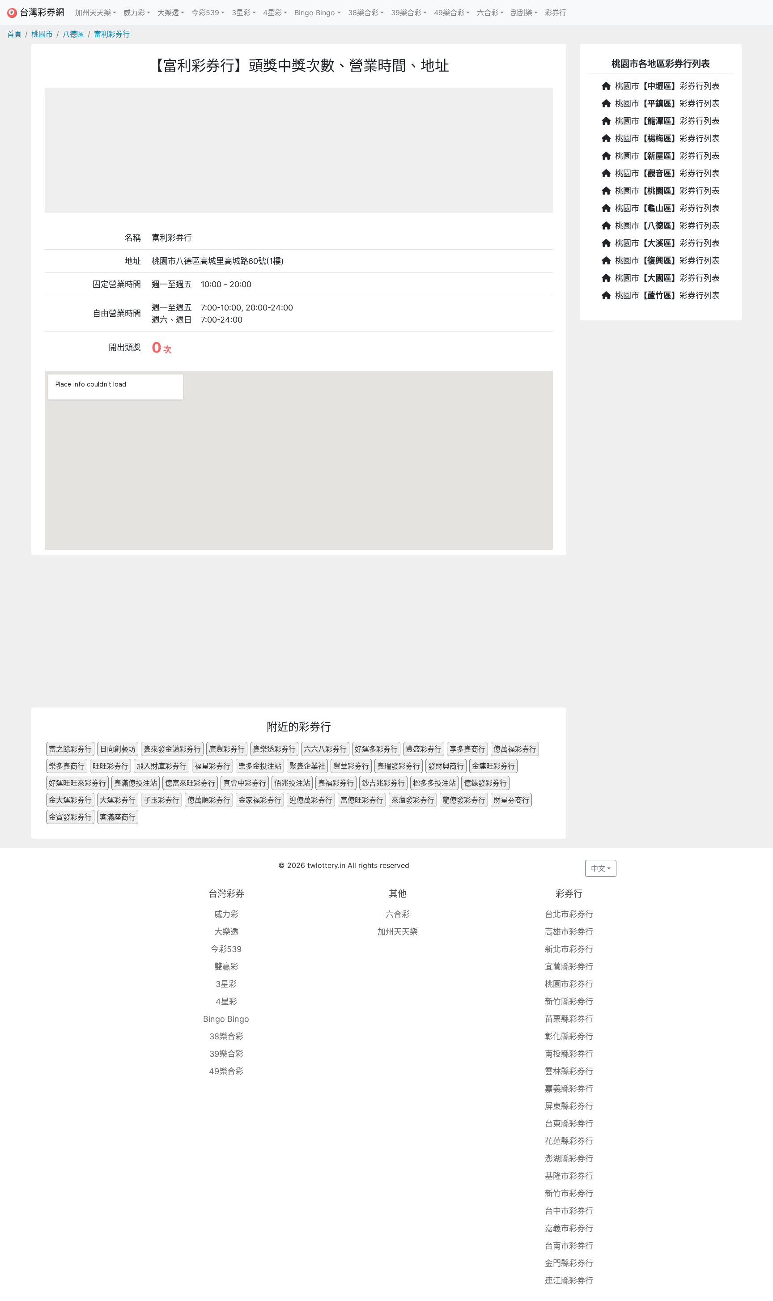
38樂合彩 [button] (363, 12)
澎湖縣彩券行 (569, 1158)
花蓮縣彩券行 (569, 1141)
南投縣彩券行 (569, 1054)
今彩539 (226, 949)
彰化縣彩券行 (569, 1036)
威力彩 (226, 914)
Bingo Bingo (226, 1019)
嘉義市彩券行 (569, 1228)
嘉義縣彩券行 (569, 1088)
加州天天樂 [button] (93, 12)
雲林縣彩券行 (569, 1071)
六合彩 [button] (487, 12)
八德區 (73, 34)
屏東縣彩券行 (569, 1106)
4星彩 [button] (272, 12)
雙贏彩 (226, 966)
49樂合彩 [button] (449, 12)
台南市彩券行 (569, 1245)
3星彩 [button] (241, 12)
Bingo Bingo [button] (314, 12)
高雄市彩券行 (569, 931)
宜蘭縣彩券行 (569, 966)
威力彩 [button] (134, 12)
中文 (598, 868)
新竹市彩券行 (569, 1193)
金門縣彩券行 (569, 1263)
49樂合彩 (226, 1071)
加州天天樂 (398, 931)
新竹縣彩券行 (569, 1001)
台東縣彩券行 (569, 1123)
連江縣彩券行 (569, 1280)
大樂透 (226, 931)
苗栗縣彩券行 (569, 1019)
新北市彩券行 (569, 949)
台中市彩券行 (569, 1211)
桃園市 (42, 34)
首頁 (14, 34)
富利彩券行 (112, 34)
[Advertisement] (299, 150)
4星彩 (226, 1001)
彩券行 (555, 12)
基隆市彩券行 (569, 1176)
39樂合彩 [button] (406, 12)
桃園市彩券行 (569, 984)
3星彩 (226, 984)
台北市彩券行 (569, 914)
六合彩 (398, 914)
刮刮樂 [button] (521, 12)
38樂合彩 (226, 1036)
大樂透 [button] (168, 12)
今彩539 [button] (205, 12)
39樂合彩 (226, 1054)
